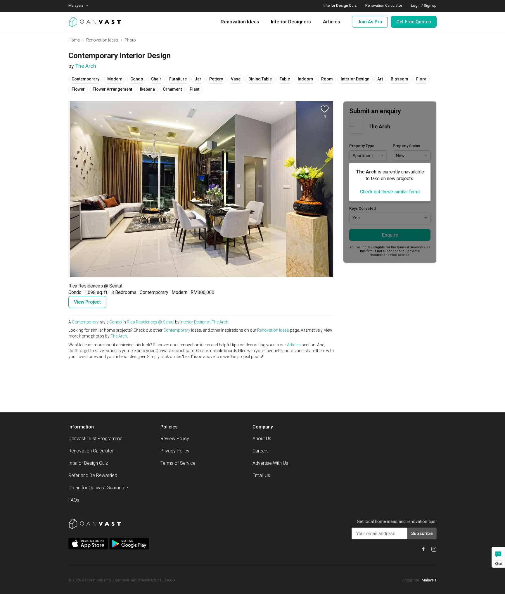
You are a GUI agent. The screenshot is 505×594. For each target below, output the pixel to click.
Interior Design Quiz (88, 463)
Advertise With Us (270, 463)
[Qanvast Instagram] (434, 549)
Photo (130, 40)
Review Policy (174, 438)
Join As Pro (369, 22)
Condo (115, 322)
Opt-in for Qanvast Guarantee (98, 487)
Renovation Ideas (240, 22)
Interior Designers (291, 22)
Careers (260, 451)
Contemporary (85, 322)
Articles (331, 22)
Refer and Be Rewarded (92, 475)
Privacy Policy (174, 451)
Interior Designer (195, 322)
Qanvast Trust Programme (95, 438)
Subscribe (422, 533)
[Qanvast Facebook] (423, 549)
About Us (261, 438)
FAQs (73, 500)
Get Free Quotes (413, 22)
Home (74, 40)
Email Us (261, 475)
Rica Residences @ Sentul (150, 322)
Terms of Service (178, 463)
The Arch (85, 66)
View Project (87, 302)
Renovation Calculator (91, 451)
